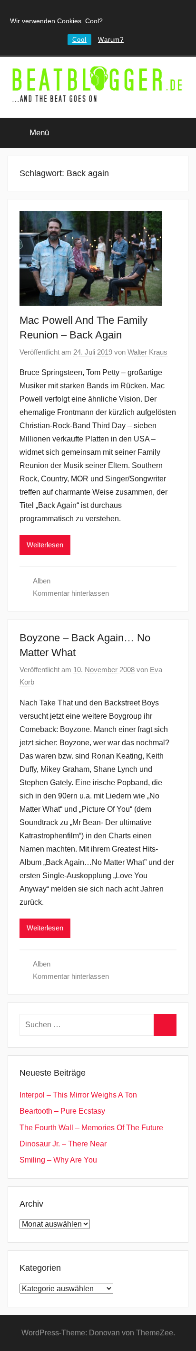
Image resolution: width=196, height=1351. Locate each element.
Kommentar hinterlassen (71, 593)
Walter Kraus (147, 352)
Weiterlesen (45, 545)
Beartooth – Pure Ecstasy (62, 1111)
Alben (41, 581)
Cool (79, 39)
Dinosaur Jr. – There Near (63, 1144)
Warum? (111, 39)
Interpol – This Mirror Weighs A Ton (78, 1095)
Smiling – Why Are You (58, 1160)
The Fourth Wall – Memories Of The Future (91, 1128)
